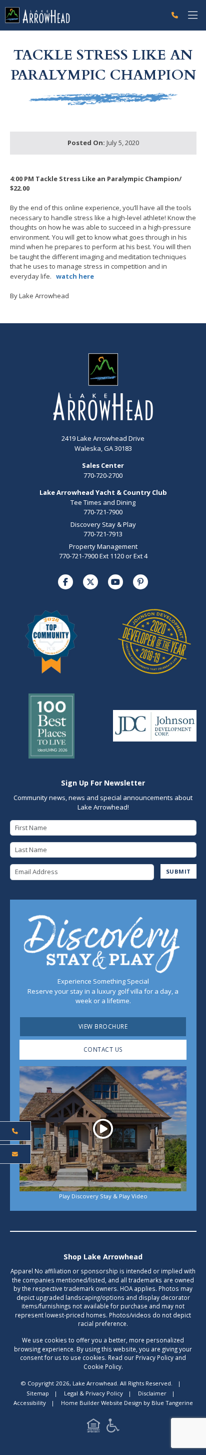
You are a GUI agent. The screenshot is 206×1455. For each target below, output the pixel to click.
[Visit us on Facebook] (65, 581)
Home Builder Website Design (101, 1402)
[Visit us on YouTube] (115, 581)
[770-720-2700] (175, 16)
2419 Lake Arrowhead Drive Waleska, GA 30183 (103, 443)
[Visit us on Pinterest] (140, 581)
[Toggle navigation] (192, 15)
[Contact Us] (15, 1154)
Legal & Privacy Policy (93, 1393)
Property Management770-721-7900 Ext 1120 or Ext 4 (103, 551)
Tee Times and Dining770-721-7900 (103, 507)
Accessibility (30, 1402)
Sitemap (37, 1393)
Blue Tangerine (172, 1402)
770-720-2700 (103, 470)
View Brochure (103, 1026)
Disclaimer (152, 1393)
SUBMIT (178, 871)
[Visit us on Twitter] (90, 581)
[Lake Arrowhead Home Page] (83, 15)
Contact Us (103, 1049)
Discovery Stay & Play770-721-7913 (103, 529)
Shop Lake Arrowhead (103, 1256)
